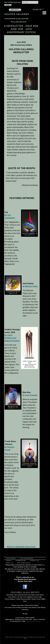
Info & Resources (23, 563)
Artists (15, 10)
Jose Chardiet (31, 395)
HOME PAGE (38, 10)
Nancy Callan (38, 597)
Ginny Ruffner (12, 597)
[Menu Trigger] (44, 12)
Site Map (25, 613)
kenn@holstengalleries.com (33, 621)
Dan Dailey (31, 595)
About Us (9, 563)
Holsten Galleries (16, 14)
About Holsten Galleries (32, 605)
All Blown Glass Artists (18, 605)
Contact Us (34, 560)
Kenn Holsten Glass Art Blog (13, 607)
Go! (8, 5)
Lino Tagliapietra (26, 558)
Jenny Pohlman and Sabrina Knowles (12, 338)
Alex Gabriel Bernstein (21, 595)
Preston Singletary (10, 599)
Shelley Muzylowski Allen (23, 599)
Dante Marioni (40, 595)
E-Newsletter (13, 26)
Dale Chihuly (11, 558)
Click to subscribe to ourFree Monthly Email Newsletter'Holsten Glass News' (25, 579)
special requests (18, 569)
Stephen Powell (36, 599)
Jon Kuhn (20, 597)
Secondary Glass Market (29, 607)
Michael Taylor (31, 286)
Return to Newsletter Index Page (21, 547)
